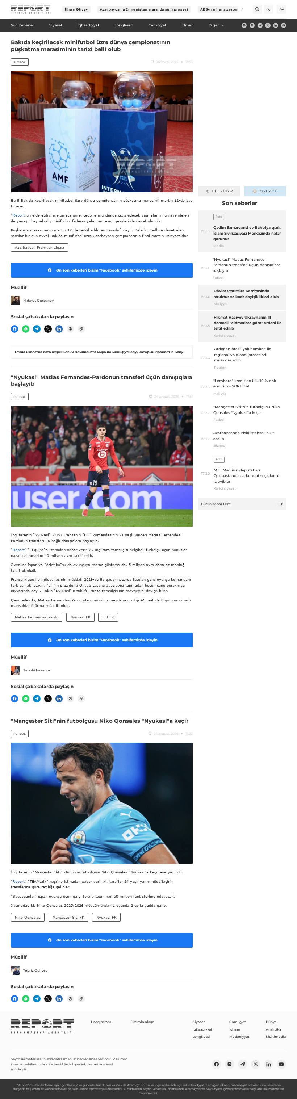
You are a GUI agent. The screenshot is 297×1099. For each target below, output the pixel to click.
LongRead (201, 1037)
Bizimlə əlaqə (142, 1022)
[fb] (244, 25)
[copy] (81, 328)
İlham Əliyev (76, 9)
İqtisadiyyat (202, 1029)
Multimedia (276, 1037)
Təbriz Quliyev (35, 970)
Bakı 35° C (268, 191)
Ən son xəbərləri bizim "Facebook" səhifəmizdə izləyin (107, 270)
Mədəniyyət (239, 1037)
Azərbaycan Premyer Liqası (39, 247)
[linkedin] (275, 25)
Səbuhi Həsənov (37, 670)
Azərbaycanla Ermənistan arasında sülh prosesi (144, 9)
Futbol (19, 62)
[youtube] (283, 25)
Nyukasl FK (80, 617)
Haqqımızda (101, 1022)
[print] (70, 328)
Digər (214, 25)
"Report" (18, 215)
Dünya (271, 1022)
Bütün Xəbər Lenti (216, 504)
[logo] (31, 9)
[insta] (252, 25)
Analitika (273, 1029)
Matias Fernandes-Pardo (36, 617)
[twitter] (267, 25)
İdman (234, 1029)
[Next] (239, 9)
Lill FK (108, 617)
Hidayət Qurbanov (38, 300)
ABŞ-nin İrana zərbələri (222, 9)
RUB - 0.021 (222, 191)
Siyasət (199, 1022)
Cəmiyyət (237, 1022)
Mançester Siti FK (68, 917)
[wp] (25, 328)
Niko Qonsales (28, 917)
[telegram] (260, 25)
